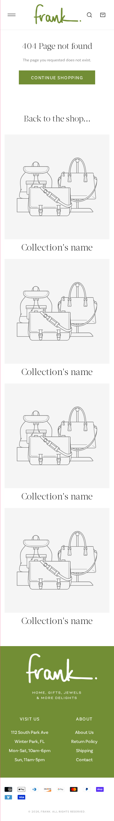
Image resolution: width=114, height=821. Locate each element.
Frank (45, 811)
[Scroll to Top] (103, 789)
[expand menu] (11, 15)
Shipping (84, 750)
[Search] (89, 15)
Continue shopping (57, 77)
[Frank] (53, 15)
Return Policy (84, 741)
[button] (102, 15)
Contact (84, 759)
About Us (84, 732)
